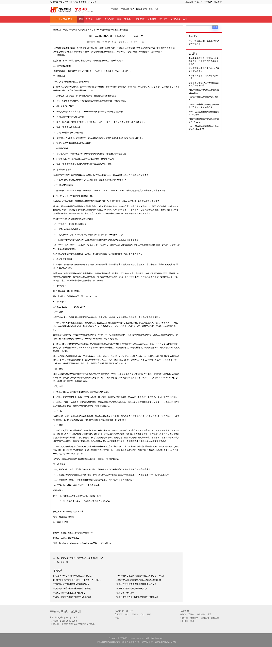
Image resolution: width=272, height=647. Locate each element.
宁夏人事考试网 (64, 19)
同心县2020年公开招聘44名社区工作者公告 (72, 576)
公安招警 (109, 19)
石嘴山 (139, 9)
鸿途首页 (218, 2)
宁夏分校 (115, 9)
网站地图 (189, 2)
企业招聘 (175, 19)
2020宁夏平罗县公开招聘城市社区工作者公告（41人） (83, 558)
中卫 (156, 9)
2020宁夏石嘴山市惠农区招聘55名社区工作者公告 (138, 580)
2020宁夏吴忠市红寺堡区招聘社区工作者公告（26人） (77, 580)
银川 (132, 9)
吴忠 (145, 9)
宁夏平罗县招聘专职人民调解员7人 (131, 588)
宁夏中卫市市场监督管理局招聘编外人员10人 (136, 584)
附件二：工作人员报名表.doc (66, 538)
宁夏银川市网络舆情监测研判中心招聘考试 (72, 597)
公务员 (89, 19)
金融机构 (151, 19)
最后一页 (64, 562)
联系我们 (198, 2)
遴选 (119, 19)
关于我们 (208, 2)
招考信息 (83, 29)
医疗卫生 (163, 19)
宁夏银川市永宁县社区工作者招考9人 (69, 593)
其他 (185, 19)
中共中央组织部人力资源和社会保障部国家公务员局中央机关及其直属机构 (203, 61)
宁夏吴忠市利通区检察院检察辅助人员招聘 (72, 588)
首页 (81, 19)
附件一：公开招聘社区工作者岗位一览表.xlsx (73, 532)
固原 (151, 9)
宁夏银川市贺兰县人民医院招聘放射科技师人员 (137, 597)
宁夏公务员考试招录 (125, 593)
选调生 (98, 19)
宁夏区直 (125, 9)
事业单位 (128, 19)
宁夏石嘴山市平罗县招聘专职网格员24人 (71, 584)
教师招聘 (140, 19)
